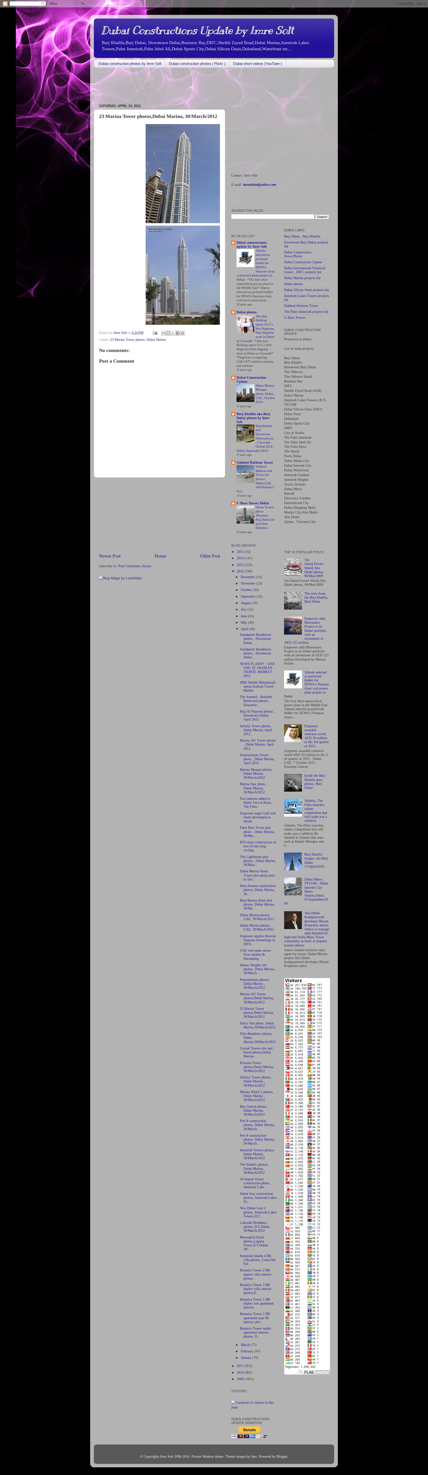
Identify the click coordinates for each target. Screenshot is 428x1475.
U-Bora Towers (295, 318)
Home (160, 556)
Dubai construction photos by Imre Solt (130, 63)
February (247, 1351)
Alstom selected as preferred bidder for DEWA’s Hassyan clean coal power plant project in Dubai (306, 684)
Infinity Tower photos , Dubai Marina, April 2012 (256, 730)
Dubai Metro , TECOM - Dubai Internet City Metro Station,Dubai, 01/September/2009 (306, 891)
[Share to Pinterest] (182, 333)
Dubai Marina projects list (302, 278)
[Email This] (163, 333)
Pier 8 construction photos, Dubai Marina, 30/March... (257, 1125)
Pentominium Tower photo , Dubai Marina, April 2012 (257, 759)
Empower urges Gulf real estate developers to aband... (257, 817)
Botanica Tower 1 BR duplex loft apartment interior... (257, 1303)
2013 (241, 565)
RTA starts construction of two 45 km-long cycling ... (258, 846)
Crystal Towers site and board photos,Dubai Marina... (256, 1052)
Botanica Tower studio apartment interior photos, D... (255, 1332)
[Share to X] (173, 333)
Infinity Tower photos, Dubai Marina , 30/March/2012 (255, 1081)
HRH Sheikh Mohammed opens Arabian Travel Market (257, 686)
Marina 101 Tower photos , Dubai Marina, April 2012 (258, 744)
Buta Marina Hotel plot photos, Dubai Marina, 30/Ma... (257, 904)
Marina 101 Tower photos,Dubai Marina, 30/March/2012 (257, 998)
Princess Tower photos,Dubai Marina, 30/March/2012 (257, 1067)
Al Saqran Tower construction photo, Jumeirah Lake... (255, 1183)
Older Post (210, 556)
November (248, 583)
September (249, 596)
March (246, 1345)
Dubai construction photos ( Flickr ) (197, 63)
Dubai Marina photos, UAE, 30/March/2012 (257, 917)
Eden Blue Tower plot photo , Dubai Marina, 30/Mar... (257, 831)
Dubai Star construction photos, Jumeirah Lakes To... (258, 1198)
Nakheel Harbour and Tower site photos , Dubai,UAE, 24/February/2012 (256, 479)
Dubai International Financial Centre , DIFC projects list (304, 270)
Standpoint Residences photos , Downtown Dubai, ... (255, 638)
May (244, 622)
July (244, 609)
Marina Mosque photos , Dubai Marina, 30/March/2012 (257, 773)
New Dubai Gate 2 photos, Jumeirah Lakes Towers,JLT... (258, 1212)
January (246, 1358)
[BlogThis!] (168, 333)
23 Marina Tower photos (127, 340)
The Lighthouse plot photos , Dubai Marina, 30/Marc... (258, 861)
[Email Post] (154, 333)
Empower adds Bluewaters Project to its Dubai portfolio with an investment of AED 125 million (305, 630)
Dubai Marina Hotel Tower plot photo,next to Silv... (257, 875)
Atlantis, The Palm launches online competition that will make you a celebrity (315, 811)
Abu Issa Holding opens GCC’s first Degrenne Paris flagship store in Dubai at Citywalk (255, 329)
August (246, 603)
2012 (241, 571)
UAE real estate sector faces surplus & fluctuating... (255, 954)
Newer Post (110, 556)
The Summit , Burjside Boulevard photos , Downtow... (256, 701)
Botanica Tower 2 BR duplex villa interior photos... (255, 1274)
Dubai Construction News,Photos (297, 254)
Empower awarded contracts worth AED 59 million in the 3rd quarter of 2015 (316, 736)
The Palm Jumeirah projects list (306, 312)
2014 (241, 558)
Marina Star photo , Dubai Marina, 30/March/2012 (253, 788)
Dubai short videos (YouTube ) (257, 63)
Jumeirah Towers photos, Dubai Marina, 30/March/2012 (257, 1154)
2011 (241, 1366)
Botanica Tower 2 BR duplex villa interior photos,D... (255, 1289)
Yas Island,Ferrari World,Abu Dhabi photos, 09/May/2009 (314, 568)
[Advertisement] (184, 86)
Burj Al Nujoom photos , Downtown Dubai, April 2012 (257, 715)
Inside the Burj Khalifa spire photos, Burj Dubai (314, 782)
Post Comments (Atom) (134, 566)
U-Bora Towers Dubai (253, 503)
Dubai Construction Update (303, 262)
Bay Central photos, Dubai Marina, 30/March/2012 (254, 1110)
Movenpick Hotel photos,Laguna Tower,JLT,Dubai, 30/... (254, 1243)
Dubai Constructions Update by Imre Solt (197, 30)
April (245, 629)
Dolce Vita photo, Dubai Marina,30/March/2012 (258, 1025)
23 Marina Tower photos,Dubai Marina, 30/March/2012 (257, 1013)
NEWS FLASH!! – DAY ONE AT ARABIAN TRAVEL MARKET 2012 (257, 670)
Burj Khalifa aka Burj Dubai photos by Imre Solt (253, 418)
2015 (241, 552)
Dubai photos (247, 312)
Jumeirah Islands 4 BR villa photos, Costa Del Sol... (257, 1260)
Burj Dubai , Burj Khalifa (302, 236)
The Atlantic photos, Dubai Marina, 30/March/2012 (254, 1168)
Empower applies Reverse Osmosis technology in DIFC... (258, 940)
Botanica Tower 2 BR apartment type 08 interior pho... (255, 1318)
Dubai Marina (156, 340)
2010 (241, 1372)
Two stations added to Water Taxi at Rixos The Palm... (255, 802)
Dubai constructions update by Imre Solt (252, 244)
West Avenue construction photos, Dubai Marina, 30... (258, 890)
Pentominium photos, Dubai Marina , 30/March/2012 (255, 984)
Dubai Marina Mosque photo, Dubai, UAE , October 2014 (265, 394)
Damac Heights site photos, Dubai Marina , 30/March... (258, 969)
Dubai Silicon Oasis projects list (306, 290)
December (248, 577)
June (244, 616)
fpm (254, 1456)
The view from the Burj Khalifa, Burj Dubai (316, 597)
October (247, 590)
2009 (241, 1379)
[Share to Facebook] (177, 333)
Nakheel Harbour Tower (255, 462)
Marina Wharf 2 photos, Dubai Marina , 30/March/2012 (256, 1096)
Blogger (281, 1456)
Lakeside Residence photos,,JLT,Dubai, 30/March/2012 (255, 1227)
